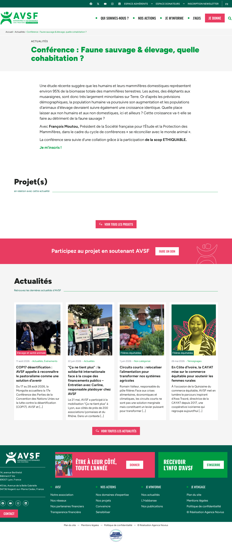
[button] (229, 18)
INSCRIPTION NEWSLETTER (203, 3)
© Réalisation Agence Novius (205, 512)
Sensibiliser (103, 512)
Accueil (9, 32)
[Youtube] (105, 4)
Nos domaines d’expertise (112, 494)
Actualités (20, 32)
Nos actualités (150, 494)
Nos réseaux (58, 500)
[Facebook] (91, 4)
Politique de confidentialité (204, 506)
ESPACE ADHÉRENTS (136, 3)
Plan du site (194, 494)
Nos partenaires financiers (67, 506)
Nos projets (103, 500)
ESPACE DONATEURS (168, 3)
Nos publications (152, 506)
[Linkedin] (119, 4)
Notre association (61, 494)
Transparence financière (65, 512)
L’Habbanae (149, 500)
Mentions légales (197, 500)
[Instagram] (112, 4)
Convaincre (103, 506)
